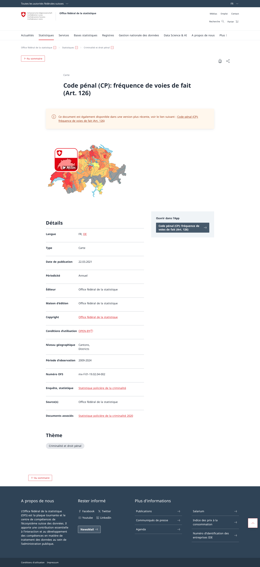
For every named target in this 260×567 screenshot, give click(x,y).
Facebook (88, 511)
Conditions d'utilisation (33, 562)
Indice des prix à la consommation (205, 522)
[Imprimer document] (220, 61)
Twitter (106, 511)
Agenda (141, 529)
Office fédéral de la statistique (77, 13)
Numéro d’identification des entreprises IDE (211, 535)
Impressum (53, 562)
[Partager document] (228, 61)
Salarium (198, 511)
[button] (27, 35)
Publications (144, 511)
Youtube (87, 517)
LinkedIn (105, 517)
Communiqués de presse (152, 520)
